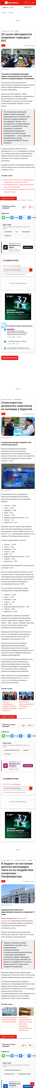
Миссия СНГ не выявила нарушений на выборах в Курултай (26, 705)
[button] (29, 7)
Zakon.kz (9, 534)
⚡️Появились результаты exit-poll (16, 341)
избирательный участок (12, 750)
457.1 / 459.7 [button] (8, 7)
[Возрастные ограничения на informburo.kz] (26, 2)
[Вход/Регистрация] (29, 2)
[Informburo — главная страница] (12, 2)
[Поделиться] (32, 1084)
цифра (17, 31)
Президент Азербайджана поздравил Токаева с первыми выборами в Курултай (9, 706)
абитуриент (8, 231)
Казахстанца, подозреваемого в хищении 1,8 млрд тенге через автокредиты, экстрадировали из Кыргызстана (25, 1024)
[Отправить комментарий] (30, 270)
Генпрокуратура (10, 1074)
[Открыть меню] (3, 2)
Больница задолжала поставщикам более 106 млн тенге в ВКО (9, 1020)
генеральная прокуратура (13, 1070)
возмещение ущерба (24, 1074)
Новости (11, 12)
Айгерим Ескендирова (20, 860)
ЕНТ (17, 231)
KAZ (33, 2)
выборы (26, 750)
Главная (3, 12)
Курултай (8, 754)
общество (8, 235)
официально (18, 399)
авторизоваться (16, 266)
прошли (15, 151)
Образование (26, 231)
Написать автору (29, 45)
